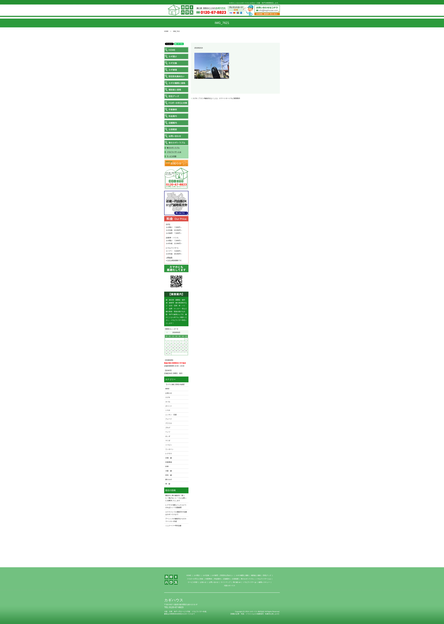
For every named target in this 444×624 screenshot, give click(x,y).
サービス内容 (192, 582)
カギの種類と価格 (242, 575)
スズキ (167, 397)
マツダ (167, 440)
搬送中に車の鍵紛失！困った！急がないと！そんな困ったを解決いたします (175, 498)
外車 (167, 466)
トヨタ (167, 410)
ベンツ (167, 432)
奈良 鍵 (168, 475)
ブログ (167, 428)
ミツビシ (168, 445)
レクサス (168, 453)
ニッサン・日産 (171, 415)
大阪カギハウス (229, 585)
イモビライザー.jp (249, 582)
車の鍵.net (237, 582)
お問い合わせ (214, 582)
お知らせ (168, 393)
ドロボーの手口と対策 (195, 579)
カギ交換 (206, 575)
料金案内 (217, 579)
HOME (166, 31)
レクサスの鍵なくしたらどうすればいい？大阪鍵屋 (175, 506)
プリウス (168, 423)
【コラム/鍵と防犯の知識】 (175, 384)
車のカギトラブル (247, 579)
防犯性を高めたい (226, 575)
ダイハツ (168, 406)
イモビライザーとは (263, 579)
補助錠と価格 (256, 575)
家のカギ (168, 479)
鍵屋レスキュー (264, 582)
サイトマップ (226, 582)
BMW (167, 389)
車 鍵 (167, 484)
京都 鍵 (168, 458)
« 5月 (167, 332)
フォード (168, 419)
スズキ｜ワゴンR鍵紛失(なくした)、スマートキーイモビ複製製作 (216, 98)
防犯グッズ (267, 575)
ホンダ (167, 436)
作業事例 (168, 462)
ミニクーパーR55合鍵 (173, 525)
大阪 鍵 (168, 471)
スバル (167, 402)
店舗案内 (226, 579)
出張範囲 (235, 579)
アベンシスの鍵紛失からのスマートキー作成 (175, 520)
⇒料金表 (169, 257)
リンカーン (169, 449)
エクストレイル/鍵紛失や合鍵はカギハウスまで (176, 513)
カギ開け (197, 575)
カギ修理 (214, 575)
